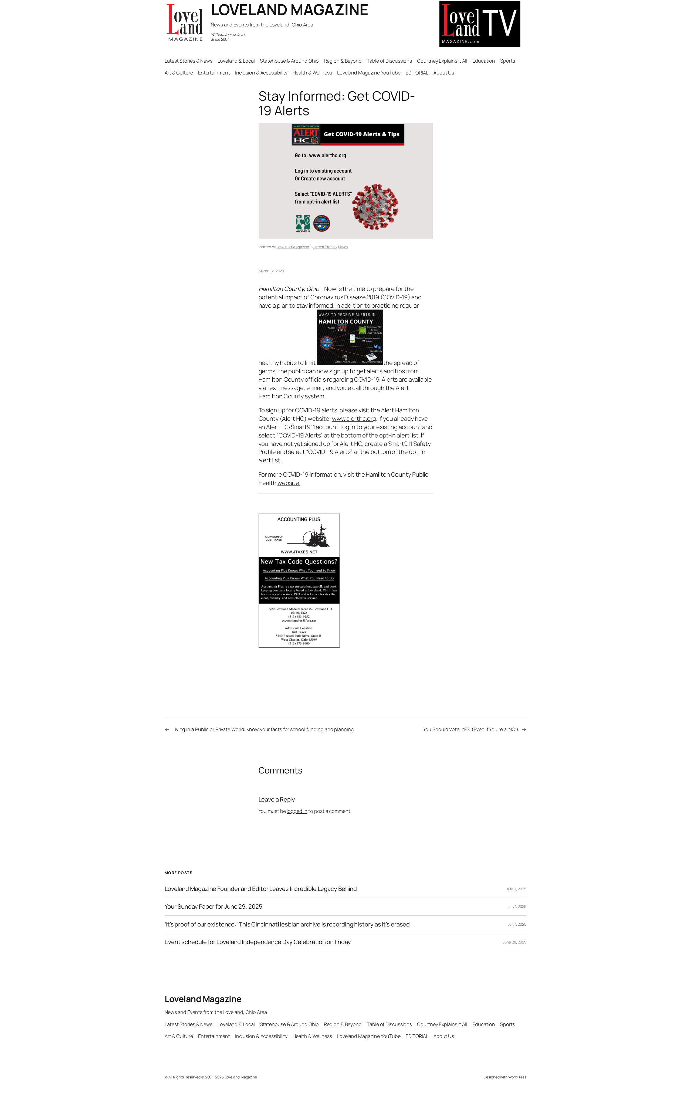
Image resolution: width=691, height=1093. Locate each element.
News (343, 246)
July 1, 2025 (517, 906)
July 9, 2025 (516, 888)
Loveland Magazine (292, 246)
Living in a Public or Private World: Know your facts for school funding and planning (263, 729)
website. (288, 483)
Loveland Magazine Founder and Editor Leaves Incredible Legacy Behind (261, 888)
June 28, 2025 (514, 942)
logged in (297, 811)
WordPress (517, 1077)
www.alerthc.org (354, 419)
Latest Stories (325, 246)
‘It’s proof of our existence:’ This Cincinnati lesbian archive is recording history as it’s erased (287, 924)
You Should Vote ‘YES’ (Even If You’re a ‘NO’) (471, 729)
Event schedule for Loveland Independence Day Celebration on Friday (258, 942)
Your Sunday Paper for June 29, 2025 (213, 906)
